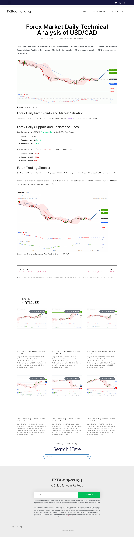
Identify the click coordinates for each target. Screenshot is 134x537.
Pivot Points (71, 277)
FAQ (123, 11)
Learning (114, 11)
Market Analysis (48, 38)
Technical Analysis (99, 11)
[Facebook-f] (17, 527)
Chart (33, 277)
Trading (27, 277)
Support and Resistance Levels (88, 277)
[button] (9, 2)
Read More (71, 516)
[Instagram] (13, 527)
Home (85, 11)
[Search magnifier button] (88, 456)
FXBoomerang (19, 11)
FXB (101, 277)
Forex (21, 277)
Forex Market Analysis (44, 277)
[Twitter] (21, 527)
